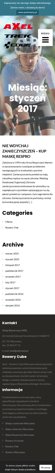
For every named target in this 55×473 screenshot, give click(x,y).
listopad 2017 (12, 265)
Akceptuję (45, 467)
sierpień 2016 (12, 305)
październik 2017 (14, 270)
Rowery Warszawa (15, 452)
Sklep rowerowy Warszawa (19, 429)
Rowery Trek (11, 227)
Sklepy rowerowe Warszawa (20, 423)
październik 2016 (14, 293)
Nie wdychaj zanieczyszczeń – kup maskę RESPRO (24, 151)
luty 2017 (10, 282)
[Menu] (45, 37)
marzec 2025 (12, 253)
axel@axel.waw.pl (19, 350)
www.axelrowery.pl (27, 12)
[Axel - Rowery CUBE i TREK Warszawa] (17, 37)
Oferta (8, 221)
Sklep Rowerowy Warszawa (19, 434)
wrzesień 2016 (13, 299)
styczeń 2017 (12, 288)
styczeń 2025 (12, 259)
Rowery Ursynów (14, 440)
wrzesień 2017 (13, 276)
